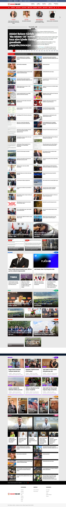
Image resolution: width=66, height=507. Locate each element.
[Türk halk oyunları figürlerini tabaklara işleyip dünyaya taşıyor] (12, 221)
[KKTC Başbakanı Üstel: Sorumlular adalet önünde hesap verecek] (38, 156)
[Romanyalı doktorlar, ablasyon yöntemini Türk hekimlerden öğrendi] (53, 434)
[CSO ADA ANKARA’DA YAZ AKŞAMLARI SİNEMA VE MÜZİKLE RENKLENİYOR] (38, 473)
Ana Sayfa (47, 489)
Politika (30, 7)
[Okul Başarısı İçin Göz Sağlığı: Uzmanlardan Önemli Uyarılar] (12, 105)
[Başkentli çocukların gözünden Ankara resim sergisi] (12, 480)
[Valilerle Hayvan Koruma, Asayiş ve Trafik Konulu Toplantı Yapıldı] (12, 91)
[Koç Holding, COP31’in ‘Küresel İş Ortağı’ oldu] (12, 120)
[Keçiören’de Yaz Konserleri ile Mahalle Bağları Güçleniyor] (38, 91)
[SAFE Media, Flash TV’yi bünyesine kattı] (46, 261)
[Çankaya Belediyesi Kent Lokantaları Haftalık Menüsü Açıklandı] (12, 112)
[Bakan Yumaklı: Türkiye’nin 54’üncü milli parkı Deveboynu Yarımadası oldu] (38, 141)
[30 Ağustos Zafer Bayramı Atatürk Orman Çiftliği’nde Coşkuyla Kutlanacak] (38, 105)
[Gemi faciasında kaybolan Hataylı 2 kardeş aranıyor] (38, 214)
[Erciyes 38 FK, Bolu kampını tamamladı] (12, 156)
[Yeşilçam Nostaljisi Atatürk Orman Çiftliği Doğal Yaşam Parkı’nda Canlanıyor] (12, 98)
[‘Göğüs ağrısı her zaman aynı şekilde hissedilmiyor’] (12, 170)
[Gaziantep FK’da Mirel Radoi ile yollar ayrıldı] (38, 134)
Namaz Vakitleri (36, 489)
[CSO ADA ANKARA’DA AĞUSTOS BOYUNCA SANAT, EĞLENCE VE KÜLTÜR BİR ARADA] (12, 76)
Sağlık (51, 7)
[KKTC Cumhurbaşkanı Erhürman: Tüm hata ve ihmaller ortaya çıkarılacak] (38, 199)
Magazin (45, 7)
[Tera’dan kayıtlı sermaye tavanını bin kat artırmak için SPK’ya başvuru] (14, 277)
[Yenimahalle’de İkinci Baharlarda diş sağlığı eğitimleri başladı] (38, 83)
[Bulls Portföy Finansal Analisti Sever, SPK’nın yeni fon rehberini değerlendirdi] (20, 261)
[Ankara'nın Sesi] (14, 5)
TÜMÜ (33, 28)
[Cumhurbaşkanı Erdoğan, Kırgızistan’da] (12, 185)
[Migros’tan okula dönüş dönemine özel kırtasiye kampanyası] (39, 277)
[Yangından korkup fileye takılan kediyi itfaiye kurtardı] (38, 163)
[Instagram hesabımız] (26, 482)
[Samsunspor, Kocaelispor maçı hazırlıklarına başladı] (12, 192)
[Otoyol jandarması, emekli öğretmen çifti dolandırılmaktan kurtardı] (38, 120)
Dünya (36, 7)
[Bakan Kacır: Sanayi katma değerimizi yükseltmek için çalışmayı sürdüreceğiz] (12, 127)
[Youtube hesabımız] (28, 482)
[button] (9, 7)
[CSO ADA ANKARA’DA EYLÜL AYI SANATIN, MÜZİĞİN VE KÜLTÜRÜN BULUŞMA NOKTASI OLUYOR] (12, 62)
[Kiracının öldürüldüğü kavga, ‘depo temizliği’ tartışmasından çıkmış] (12, 214)
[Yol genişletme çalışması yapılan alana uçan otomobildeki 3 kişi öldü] (12, 141)
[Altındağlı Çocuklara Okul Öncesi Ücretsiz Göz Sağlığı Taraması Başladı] (38, 98)
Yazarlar (13, 7)
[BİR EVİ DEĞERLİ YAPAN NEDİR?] (12, 69)
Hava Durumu (36, 491)
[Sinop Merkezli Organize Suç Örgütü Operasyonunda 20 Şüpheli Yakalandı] (38, 112)
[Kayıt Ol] (54, 7)
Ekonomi (24, 7)
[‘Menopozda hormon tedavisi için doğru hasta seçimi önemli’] (22, 434)
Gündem (18, 7)
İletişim (47, 496)
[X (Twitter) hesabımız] (24, 482)
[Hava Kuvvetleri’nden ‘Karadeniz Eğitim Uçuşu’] (38, 185)
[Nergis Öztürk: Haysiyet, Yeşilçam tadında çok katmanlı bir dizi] (12, 199)
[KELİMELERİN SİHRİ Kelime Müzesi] (38, 76)
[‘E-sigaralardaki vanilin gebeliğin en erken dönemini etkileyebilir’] (12, 434)
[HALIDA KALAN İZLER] (38, 69)
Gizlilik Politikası (49, 494)
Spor (41, 7)
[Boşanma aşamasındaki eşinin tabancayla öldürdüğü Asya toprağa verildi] (12, 163)
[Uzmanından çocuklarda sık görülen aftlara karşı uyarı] (33, 434)
